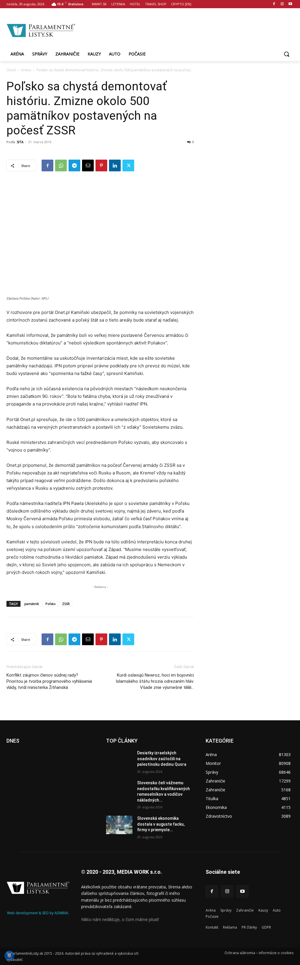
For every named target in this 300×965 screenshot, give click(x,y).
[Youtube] (290, 4)
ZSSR (66, 603)
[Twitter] (128, 165)
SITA (20, 142)
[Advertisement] (184, 29)
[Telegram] (74, 165)
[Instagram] (282, 4)
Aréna (26, 69)
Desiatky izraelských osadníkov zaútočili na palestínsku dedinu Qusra (161, 759)
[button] (286, 54)
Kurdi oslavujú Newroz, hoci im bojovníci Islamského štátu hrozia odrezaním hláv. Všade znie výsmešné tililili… (155, 681)
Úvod (11, 69)
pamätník (31, 603)
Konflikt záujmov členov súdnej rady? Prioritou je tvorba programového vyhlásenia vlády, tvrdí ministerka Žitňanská (49, 681)
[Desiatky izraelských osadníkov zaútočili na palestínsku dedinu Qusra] (119, 759)
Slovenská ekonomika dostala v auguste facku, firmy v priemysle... (161, 824)
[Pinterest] (101, 165)
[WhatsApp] (61, 165)
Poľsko (50, 603)
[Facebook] (274, 4)
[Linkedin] (115, 165)
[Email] (88, 165)
